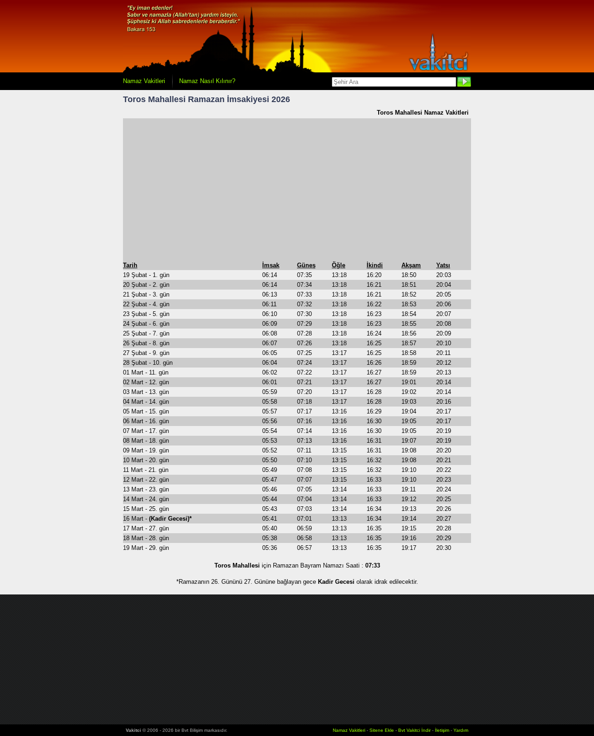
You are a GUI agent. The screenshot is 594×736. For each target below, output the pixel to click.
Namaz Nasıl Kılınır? (207, 80)
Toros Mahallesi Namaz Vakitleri (423, 112)
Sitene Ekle (381, 730)
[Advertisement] (297, 189)
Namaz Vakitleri (144, 80)
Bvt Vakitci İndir (415, 730)
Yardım (460, 730)
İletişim (442, 730)
